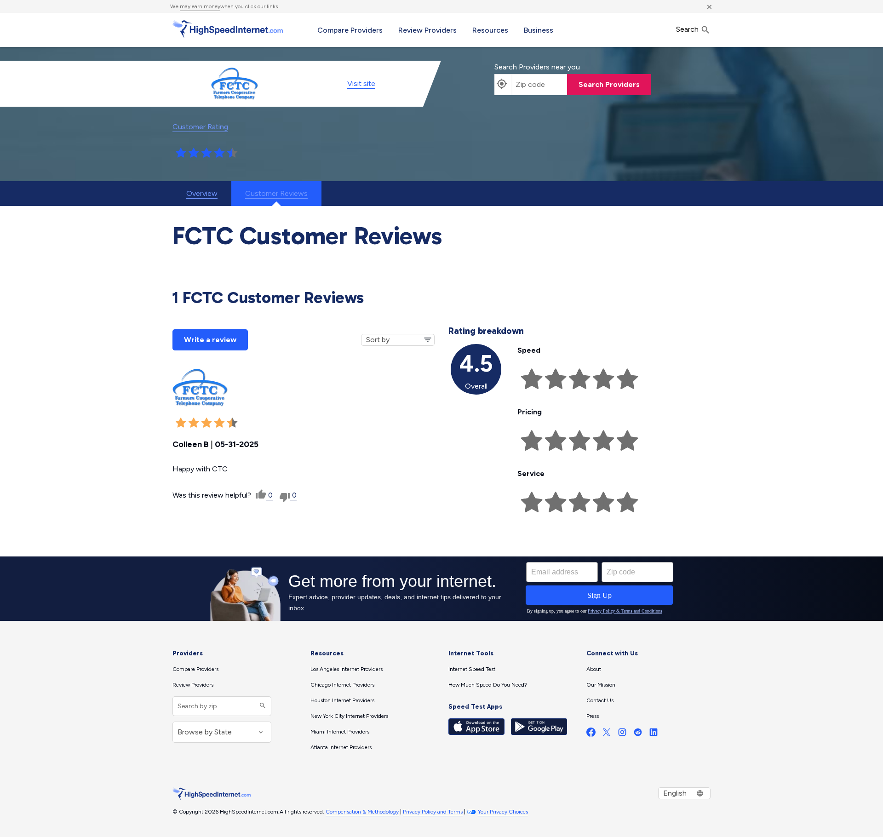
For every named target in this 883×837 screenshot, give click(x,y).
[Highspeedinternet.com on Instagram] (622, 734)
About (593, 669)
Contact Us (600, 700)
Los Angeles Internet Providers (346, 669)
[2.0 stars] (193, 153)
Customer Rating (200, 126)
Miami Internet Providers (339, 731)
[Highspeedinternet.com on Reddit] (637, 734)
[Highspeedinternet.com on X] (606, 734)
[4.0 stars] (219, 153)
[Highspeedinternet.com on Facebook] (591, 734)
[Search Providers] (261, 706)
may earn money (200, 6)
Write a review (210, 339)
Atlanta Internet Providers (341, 747)
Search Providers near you (537, 67)
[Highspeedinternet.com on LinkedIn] (653, 734)
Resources (490, 30)
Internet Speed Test (471, 669)
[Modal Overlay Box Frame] (441, 588)
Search (688, 29)
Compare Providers (350, 30)
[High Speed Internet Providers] (227, 29)
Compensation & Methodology (362, 811)
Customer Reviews (276, 193)
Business (538, 30)
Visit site (361, 83)
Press (592, 716)
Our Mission (600, 685)
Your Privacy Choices (503, 811)
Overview (202, 193)
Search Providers (609, 84)
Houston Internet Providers (342, 700)
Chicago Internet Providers (342, 685)
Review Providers (427, 30)
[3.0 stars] (206, 153)
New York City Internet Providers (349, 716)
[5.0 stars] (232, 153)
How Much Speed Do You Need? (487, 685)
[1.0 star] (180, 153)
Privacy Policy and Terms (433, 811)
